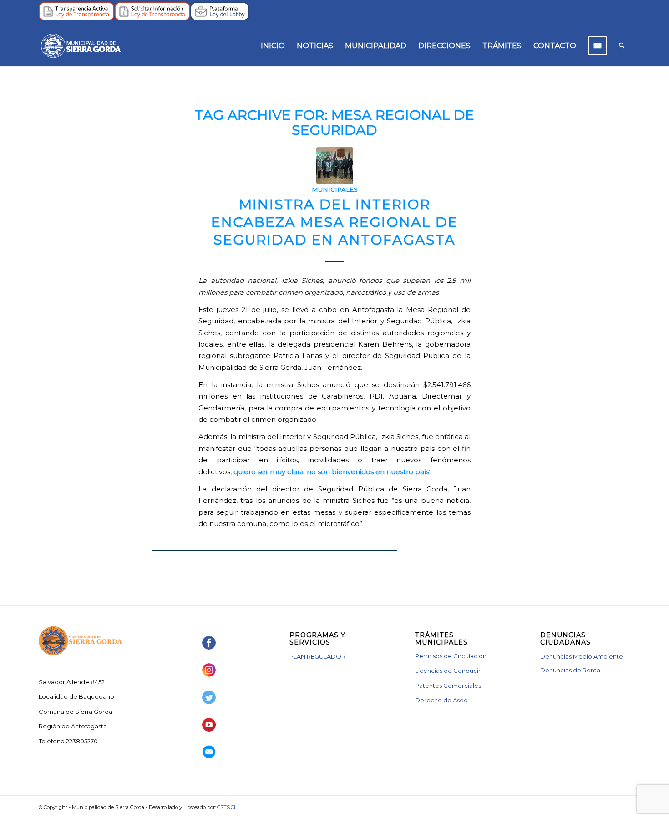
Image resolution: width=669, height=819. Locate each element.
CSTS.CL (227, 807)
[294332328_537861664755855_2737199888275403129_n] (334, 165)
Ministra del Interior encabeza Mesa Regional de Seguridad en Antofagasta (334, 222)
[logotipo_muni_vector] (81, 46)
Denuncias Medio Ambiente (581, 656)
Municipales (335, 189)
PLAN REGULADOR (317, 656)
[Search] (622, 46)
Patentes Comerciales (448, 685)
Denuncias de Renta (570, 670)
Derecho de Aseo (441, 700)
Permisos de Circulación (451, 656)
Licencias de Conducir (448, 670)
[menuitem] (273, 46)
